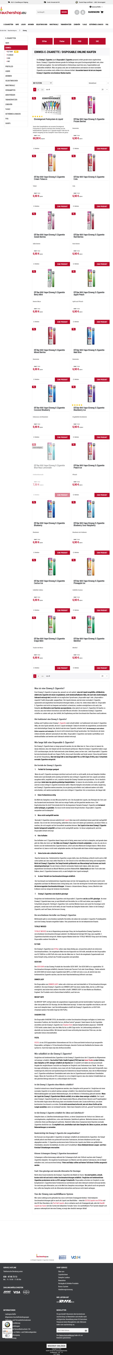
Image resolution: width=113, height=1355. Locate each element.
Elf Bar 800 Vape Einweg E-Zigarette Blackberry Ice (89, 409)
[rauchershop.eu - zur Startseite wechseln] (14, 11)
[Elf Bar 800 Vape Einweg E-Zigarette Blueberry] (51, 509)
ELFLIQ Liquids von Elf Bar (94, 1200)
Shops (7, 123)
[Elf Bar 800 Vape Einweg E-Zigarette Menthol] (91, 624)
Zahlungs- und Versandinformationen (18, 1320)
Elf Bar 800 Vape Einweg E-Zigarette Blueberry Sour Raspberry (89, 524)
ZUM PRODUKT (62, 148)
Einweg (8, 47)
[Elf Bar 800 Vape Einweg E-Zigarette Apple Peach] (91, 278)
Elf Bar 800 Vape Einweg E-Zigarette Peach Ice (89, 466)
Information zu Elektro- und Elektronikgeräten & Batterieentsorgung (20, 1333)
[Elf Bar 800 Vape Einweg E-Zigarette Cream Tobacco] (51, 162)
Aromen (8, 76)
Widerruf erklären (56, 1346)
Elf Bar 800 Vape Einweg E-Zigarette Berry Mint (49, 293)
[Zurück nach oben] (42, 1256)
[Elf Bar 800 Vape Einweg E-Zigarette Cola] (91, 162)
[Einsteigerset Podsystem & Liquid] (51, 105)
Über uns (61, 1271)
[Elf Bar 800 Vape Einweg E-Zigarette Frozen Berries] (91, 105)
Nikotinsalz (10, 85)
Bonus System (63, 1286)
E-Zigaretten (10, 38)
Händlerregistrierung (65, 1289)
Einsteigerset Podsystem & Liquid (48, 119)
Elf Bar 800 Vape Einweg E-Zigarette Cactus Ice (49, 582)
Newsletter (62, 1280)
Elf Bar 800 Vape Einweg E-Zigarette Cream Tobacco (49, 178)
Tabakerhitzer (11, 99)
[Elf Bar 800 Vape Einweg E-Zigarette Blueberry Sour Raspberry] (91, 509)
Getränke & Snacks (13, 114)
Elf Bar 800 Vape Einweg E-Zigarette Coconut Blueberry (49, 409)
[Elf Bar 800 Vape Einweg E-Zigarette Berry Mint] (51, 278)
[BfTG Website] (63, 1257)
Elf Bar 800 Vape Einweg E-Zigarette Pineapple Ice (89, 582)
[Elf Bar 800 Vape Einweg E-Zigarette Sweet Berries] (51, 220)
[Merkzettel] (76, 12)
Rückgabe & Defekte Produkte (68, 1283)
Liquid (7, 71)
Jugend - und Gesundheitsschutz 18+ (18, 1329)
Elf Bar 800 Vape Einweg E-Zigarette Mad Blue (89, 351)
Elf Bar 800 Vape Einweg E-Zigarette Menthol (89, 640)
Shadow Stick (67, 1025)
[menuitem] (52, 12)
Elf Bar (10, 52)
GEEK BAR (40, 966)
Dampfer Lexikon (64, 1277)
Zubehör (8, 104)
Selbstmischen (11, 80)
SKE (8, 61)
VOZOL (36, 1042)
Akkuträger (10, 95)
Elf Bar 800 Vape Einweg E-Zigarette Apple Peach (89, 293)
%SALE (7, 109)
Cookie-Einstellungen (12, 1326)
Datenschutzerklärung (12, 1323)
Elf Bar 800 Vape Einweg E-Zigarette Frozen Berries (89, 120)
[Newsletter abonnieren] (85, 1330)
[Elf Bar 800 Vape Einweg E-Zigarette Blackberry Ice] (91, 393)
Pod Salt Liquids (58, 1203)
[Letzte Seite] (42, 89)
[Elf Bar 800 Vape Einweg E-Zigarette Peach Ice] (91, 451)
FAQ (6, 118)
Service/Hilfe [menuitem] (96, 7)
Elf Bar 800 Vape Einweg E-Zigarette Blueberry (49, 524)
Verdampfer (10, 90)
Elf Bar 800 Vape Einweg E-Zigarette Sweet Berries (49, 236)
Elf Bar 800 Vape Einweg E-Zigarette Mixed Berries (49, 351)
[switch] (7, 1335)
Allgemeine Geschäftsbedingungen (17, 1317)
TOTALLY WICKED (40, 931)
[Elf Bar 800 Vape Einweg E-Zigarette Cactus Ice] (51, 567)
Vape (7, 43)
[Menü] (11, 1322)
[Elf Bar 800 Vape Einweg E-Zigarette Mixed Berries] (51, 336)
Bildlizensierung (10, 1338)
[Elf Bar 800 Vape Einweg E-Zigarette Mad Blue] (91, 336)
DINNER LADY (53, 984)
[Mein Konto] (82, 12)
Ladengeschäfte (10, 1314)
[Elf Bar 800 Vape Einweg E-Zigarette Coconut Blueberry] (51, 393)
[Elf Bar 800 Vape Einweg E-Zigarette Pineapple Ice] (91, 567)
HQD (8, 58)
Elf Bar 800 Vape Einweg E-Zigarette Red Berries (89, 236)
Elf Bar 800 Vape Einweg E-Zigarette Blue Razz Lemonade (49, 466)
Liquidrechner (63, 1274)
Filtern (38, 83)
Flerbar (10, 55)
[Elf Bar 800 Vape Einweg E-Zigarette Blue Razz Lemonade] (51, 451)
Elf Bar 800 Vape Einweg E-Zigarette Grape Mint (49, 640)
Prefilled (9, 66)
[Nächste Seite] (38, 89)
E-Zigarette (62, 723)
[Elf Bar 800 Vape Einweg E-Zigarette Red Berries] (91, 220)
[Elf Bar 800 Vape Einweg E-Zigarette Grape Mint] (51, 624)
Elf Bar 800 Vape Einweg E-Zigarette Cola (89, 178)
